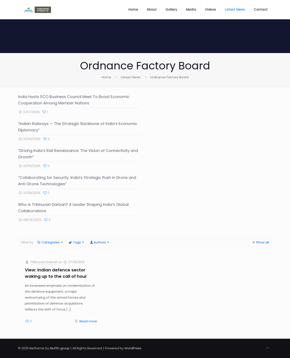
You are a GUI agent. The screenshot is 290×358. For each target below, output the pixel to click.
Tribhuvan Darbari (44, 262)
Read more (88, 321)
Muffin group (60, 348)
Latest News (130, 77)
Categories (51, 242)
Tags (77, 242)
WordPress (132, 348)
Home (106, 77)
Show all (262, 242)
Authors (100, 242)
